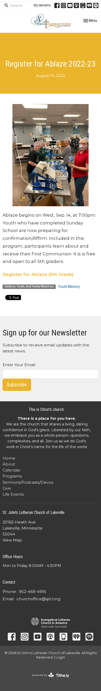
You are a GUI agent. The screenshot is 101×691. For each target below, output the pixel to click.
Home (9, 458)
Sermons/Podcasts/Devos (28, 482)
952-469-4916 (42, 5)
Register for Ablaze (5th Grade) (38, 274)
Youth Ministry (69, 286)
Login (60, 657)
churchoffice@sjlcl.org (38, 598)
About (9, 464)
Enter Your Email (19, 364)
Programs (12, 476)
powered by (48, 679)
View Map (12, 540)
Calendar (11, 470)
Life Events (13, 494)
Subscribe (17, 385)
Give (7, 488)
